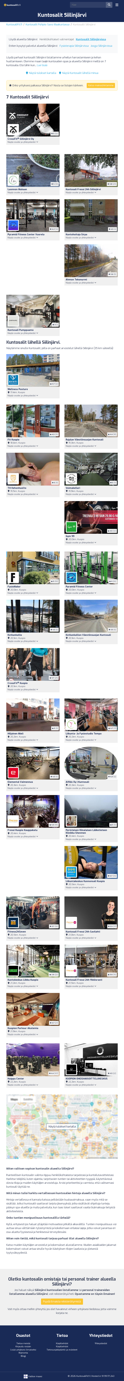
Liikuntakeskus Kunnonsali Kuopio (85, 881)
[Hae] (109, 5)
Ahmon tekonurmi (76, 279)
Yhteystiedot (101, 1343)
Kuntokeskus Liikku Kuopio (23, 979)
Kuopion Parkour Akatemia (23, 1028)
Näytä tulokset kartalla (42, 73)
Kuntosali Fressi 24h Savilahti (83, 931)
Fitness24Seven (17, 931)
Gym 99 (70, 536)
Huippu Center (16, 1078)
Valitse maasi (35, 1376)
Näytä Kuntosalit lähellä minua (79, 73)
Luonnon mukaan (17, 189)
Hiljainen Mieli (15, 733)
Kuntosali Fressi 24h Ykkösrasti (84, 979)
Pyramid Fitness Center (79, 586)
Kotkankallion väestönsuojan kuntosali (88, 635)
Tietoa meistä (23, 1343)
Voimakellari (73, 488)
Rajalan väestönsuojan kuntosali (84, 439)
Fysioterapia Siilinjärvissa (74, 46)
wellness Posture (18, 389)
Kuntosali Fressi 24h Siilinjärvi (83, 189)
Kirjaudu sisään (23, 1346)
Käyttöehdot (62, 1343)
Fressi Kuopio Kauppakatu (22, 830)
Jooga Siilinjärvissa (101, 46)
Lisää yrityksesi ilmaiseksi (23, 1349)
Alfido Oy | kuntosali (77, 782)
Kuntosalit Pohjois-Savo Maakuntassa (47, 24)
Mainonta (23, 1352)
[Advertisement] (91, 127)
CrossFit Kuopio (18, 683)
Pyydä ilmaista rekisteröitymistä (62, 1301)
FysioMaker (14, 586)
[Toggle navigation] (117, 5)
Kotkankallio (15, 635)
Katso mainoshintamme (101, 85)
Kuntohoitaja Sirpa (76, 234)
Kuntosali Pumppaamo (21, 330)
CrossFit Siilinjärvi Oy (21, 139)
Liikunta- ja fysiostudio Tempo (84, 733)
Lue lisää (42, 65)
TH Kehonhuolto (17, 488)
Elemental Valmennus (20, 782)
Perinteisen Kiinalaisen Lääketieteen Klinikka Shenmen (86, 831)
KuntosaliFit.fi (14, 24)
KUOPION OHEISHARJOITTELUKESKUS (87, 1078)
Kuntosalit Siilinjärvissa (91, 39)
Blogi (23, 1356)
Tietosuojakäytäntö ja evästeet (62, 1349)
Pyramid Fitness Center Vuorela (26, 234)
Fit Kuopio (13, 439)
